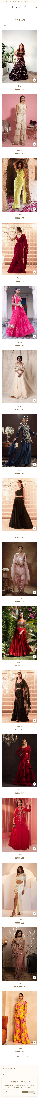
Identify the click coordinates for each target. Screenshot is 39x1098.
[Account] (32, 7)
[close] (35, 1079)
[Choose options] (34, 80)
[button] (24, 1056)
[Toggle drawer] (3, 7)
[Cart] (36, 7)
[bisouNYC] (19, 7)
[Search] (7, 7)
